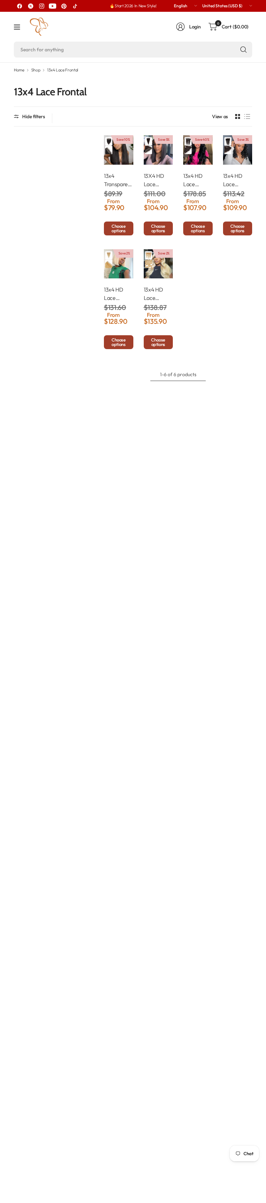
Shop (36, 70)
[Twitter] (30, 5)
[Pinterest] (63, 5)
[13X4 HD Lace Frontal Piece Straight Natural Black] (158, 150)
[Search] (243, 50)
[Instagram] (41, 5)
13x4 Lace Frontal (62, 70)
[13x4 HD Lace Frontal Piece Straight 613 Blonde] (118, 264)
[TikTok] (74, 5)
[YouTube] (52, 5)
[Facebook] (19, 5)
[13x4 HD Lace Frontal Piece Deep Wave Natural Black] (237, 150)
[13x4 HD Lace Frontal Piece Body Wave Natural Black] (198, 150)
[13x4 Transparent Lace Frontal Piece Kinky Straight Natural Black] (118, 150)
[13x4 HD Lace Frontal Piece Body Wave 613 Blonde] (158, 264)
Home (19, 70)
